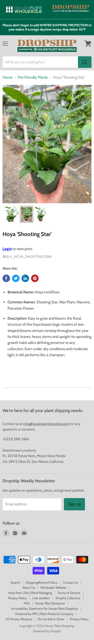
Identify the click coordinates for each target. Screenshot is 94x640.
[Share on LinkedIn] (25, 278)
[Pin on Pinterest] (35, 278)
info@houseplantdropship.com (46, 423)
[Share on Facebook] (6, 278)
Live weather (41, 598)
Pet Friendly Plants (33, 77)
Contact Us (70, 582)
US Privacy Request (18, 619)
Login (7, 249)
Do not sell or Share (51, 619)
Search (15, 582)
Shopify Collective (67, 598)
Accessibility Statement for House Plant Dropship (44, 608)
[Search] (84, 62)
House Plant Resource (50, 603)
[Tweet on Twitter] (16, 278)
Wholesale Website (53, 587)
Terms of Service (68, 593)
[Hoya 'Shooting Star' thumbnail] (11, 214)
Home (8, 77)
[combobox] (40, 62)
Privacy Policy (17, 598)
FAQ (27, 603)
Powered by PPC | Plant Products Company (44, 614)
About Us (28, 587)
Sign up (74, 504)
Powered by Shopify (47, 631)
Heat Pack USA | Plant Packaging (30, 593)
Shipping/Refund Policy (42, 582)
